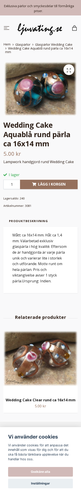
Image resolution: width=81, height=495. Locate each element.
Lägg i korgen (52, 184)
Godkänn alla (40, 471)
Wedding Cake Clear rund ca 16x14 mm (41, 400)
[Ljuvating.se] (39, 29)
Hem (7, 45)
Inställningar (40, 483)
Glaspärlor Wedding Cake (53, 45)
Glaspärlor (22, 45)
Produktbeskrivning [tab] (28, 221)
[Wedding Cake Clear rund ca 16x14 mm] (40, 363)
